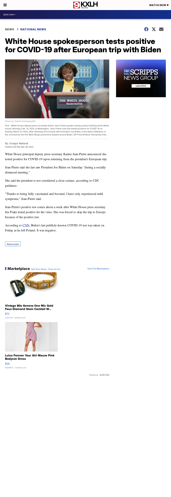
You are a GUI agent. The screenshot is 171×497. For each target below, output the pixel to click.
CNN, (26, 225)
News (9, 29)
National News (33, 29)
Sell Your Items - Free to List (45, 269)
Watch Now (158, 5)
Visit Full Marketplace (98, 268)
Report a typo (13, 243)
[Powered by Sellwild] (104, 375)
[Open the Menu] (5, 5)
